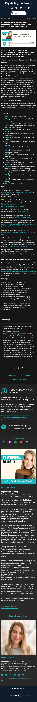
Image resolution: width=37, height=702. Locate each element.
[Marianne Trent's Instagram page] (16, 674)
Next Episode (11, 375)
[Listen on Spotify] (15, 442)
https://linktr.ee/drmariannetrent (16, 246)
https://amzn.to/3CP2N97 (21, 217)
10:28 (7, 129)
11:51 (6, 133)
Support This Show (9, 607)
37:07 (7, 175)
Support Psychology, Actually (15, 417)
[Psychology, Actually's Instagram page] (15, 7)
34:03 (7, 171)
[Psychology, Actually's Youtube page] (19, 7)
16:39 (7, 142)
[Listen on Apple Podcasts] (9, 442)
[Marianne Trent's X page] (12, 674)
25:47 (7, 158)
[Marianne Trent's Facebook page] (3, 674)
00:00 (7, 117)
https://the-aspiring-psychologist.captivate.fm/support (13, 205)
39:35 (7, 179)
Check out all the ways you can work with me (16, 680)
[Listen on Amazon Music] (27, 442)
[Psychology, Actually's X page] (11, 7)
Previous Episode (19, 379)
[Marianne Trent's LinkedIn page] (20, 674)
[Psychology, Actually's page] (24, 7)
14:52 (7, 138)
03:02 (7, 119)
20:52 (7, 150)
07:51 (7, 125)
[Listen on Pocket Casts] (21, 442)
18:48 (7, 146)
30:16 (7, 167)
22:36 (7, 154)
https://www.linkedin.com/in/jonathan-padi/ (16, 192)
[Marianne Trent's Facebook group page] (7, 674)
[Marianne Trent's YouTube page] (24, 674)
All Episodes (26, 375)
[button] (33, 442)
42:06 (7, 183)
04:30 (7, 123)
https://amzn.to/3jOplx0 (20, 212)
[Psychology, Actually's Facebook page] (8, 7)
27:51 (7, 162)
